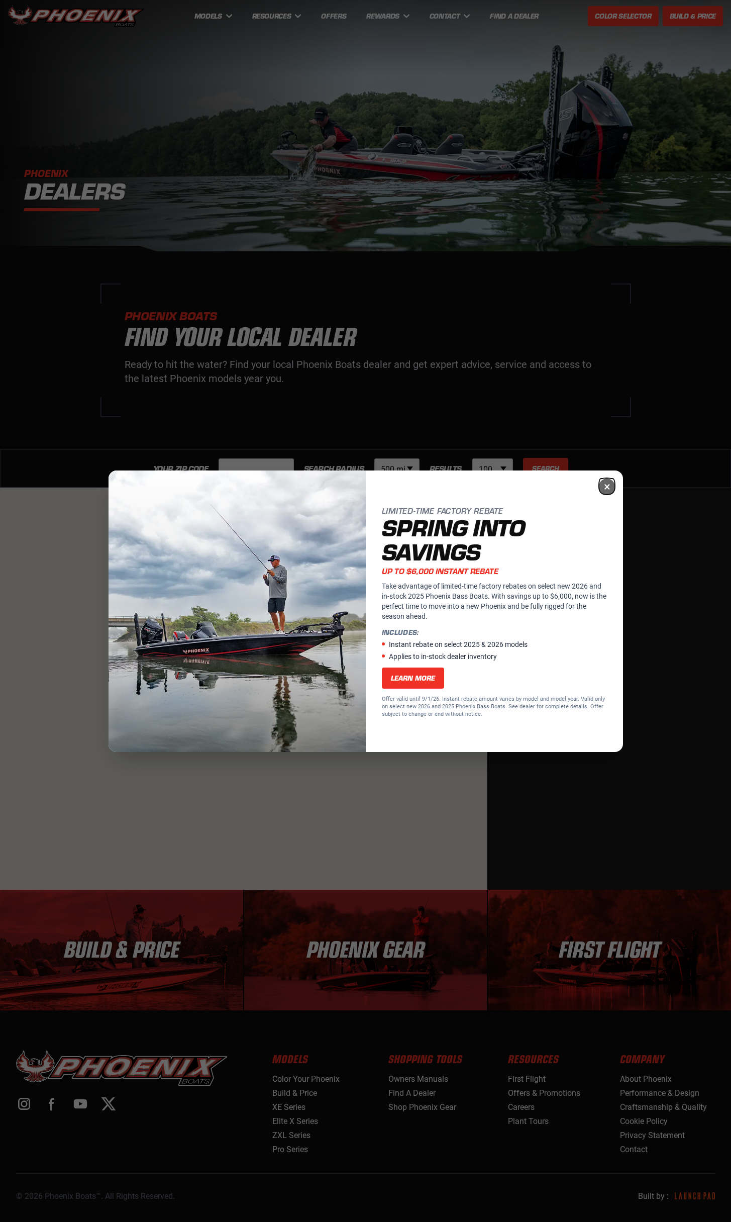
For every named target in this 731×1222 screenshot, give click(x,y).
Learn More (413, 678)
